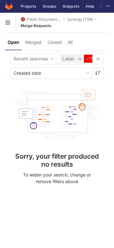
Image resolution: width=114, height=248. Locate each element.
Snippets (71, 6)
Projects (28, 6)
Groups (49, 6)
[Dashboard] (9, 6)
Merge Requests (36, 25)
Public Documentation (44, 19)
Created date (27, 73)
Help (90, 6)
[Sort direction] (98, 73)
